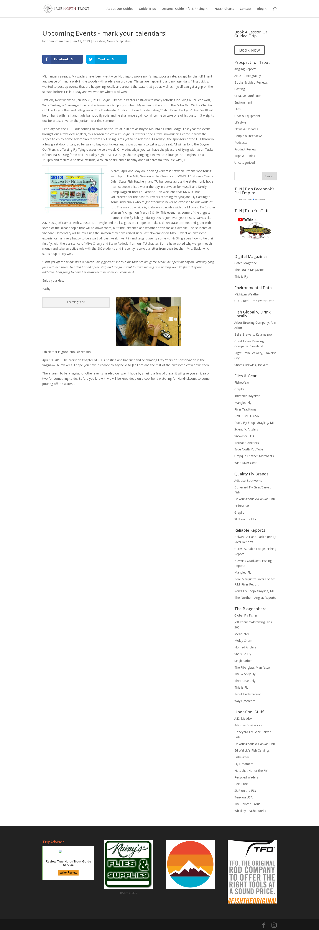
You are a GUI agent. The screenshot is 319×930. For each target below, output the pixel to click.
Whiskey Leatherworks (250, 811)
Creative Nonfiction (247, 96)
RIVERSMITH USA (246, 416)
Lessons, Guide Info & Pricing (183, 9)
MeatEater (241, 634)
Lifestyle (99, 41)
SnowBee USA (244, 436)
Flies (237, 109)
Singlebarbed (243, 661)
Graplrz (239, 389)
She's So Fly (242, 654)
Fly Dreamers (243, 764)
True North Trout (244, 199)
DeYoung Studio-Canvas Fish (254, 499)
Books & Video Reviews (251, 82)
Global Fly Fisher (245, 615)
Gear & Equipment (247, 116)
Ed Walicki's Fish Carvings (252, 750)
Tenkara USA (243, 797)
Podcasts (240, 142)
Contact (246, 9)
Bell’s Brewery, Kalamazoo (253, 334)
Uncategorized (244, 162)
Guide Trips (147, 9)
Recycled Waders (246, 777)
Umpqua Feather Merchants (254, 456)
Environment (243, 102)
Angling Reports (245, 69)
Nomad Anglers (245, 647)
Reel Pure (241, 784)
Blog (260, 9)
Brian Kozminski (57, 41)
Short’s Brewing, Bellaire (251, 365)
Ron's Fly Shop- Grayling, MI (254, 422)
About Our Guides (120, 9)
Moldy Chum (243, 640)
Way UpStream (244, 701)
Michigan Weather (247, 294)
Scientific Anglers (246, 429)
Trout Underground (247, 694)
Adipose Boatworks (248, 480)
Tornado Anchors (246, 443)
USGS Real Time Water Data (254, 301)
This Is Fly (241, 687)
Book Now (249, 50)
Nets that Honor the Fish (251, 770)
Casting (239, 89)
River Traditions (245, 409)
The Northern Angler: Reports (255, 597)
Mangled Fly (242, 403)
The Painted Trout (247, 804)
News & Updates (119, 41)
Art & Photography (247, 76)
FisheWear (241, 382)
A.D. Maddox (243, 718)
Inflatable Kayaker (247, 396)
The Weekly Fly (244, 674)
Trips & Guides (244, 156)
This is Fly (241, 276)
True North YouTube (248, 449)
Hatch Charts (224, 9)
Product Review (245, 149)
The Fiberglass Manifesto (252, 667)
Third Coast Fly (244, 681)
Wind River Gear (245, 463)
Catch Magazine (245, 263)
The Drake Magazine (249, 270)
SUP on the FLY (245, 519)
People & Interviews (248, 136)
